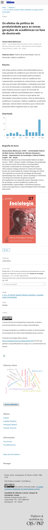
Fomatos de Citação (10, 284)
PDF (6, 250)
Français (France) (9, 428)
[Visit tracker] (4, 356)
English (6, 418)
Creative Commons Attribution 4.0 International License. (23, 488)
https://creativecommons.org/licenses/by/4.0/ (18, 341)
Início (4, 7)
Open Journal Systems (11, 454)
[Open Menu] (2, 2)
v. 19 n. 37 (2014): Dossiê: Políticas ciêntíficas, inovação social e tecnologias (22, 11)
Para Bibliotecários (9, 445)
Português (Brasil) (10, 424)
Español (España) (9, 421)
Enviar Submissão (11, 404)
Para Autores (7, 441)
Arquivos (12, 7)
